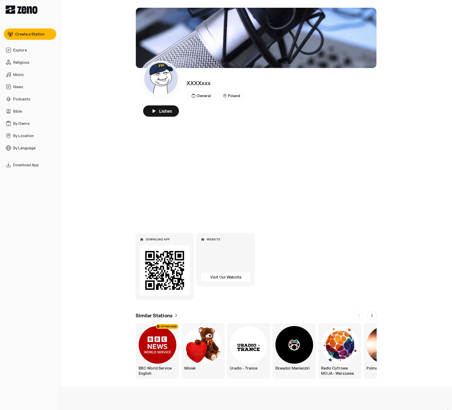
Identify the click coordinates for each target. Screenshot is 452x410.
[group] (256, 351)
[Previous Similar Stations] (358, 315)
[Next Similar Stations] (372, 315)
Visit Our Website (225, 277)
